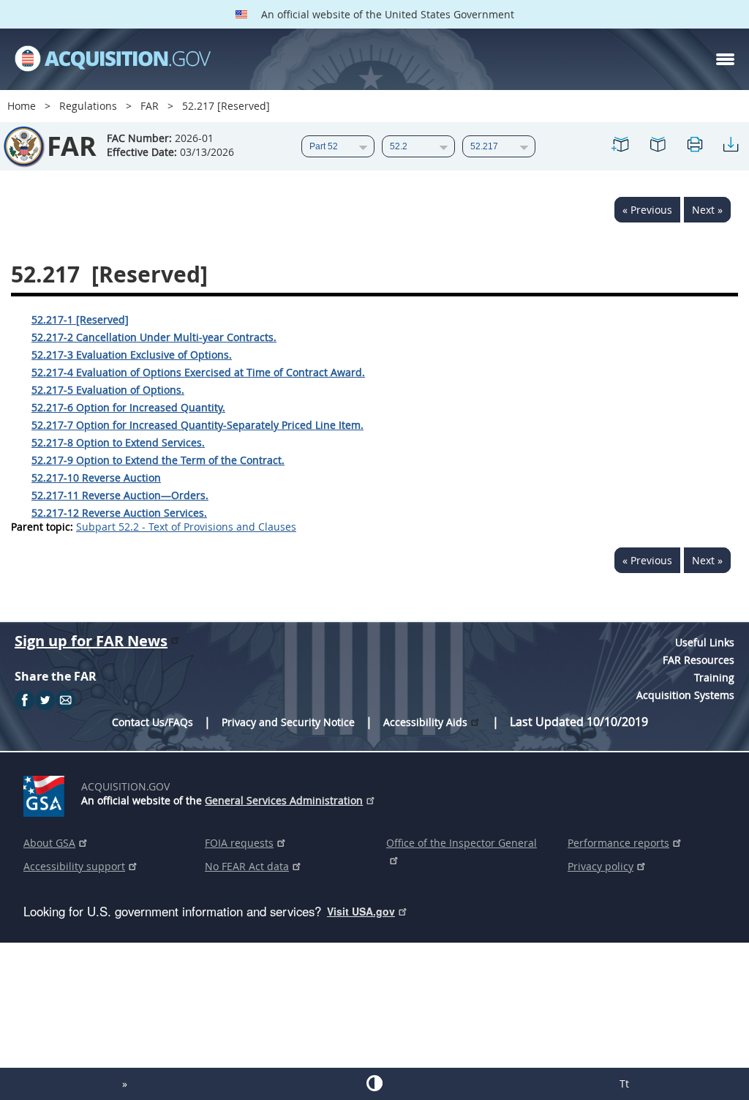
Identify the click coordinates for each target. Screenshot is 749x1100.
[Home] (113, 59)
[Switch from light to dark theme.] (374, 1083)
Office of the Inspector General (461, 843)
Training (714, 677)
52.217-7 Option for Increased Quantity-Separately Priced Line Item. (197, 425)
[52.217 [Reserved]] (621, 147)
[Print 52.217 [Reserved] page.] (694, 147)
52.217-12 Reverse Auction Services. (119, 513)
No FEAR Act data (247, 866)
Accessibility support (74, 866)
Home (21, 106)
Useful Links (704, 642)
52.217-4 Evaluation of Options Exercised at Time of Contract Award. (198, 372)
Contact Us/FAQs (152, 722)
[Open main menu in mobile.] (725, 59)
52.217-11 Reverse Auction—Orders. (119, 495)
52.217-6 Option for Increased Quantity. (128, 407)
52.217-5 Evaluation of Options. (107, 390)
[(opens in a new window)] (46, 793)
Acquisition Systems (685, 695)
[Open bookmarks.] (657, 147)
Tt (624, 1083)
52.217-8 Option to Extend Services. (118, 442)
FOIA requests (239, 843)
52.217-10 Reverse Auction (96, 477)
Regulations (88, 106)
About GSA (49, 843)
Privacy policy (600, 866)
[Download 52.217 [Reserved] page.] (730, 147)
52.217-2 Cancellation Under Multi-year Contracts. (153, 337)
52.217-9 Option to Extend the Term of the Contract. (158, 460)
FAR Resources (698, 660)
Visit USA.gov (361, 911)
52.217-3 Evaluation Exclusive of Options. (131, 355)
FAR (149, 106)
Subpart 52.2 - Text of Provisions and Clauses (186, 527)
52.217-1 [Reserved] (80, 319)
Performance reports (618, 843)
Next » (707, 210)
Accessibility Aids (425, 722)
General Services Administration (284, 800)
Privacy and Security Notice (288, 722)
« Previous (647, 210)
